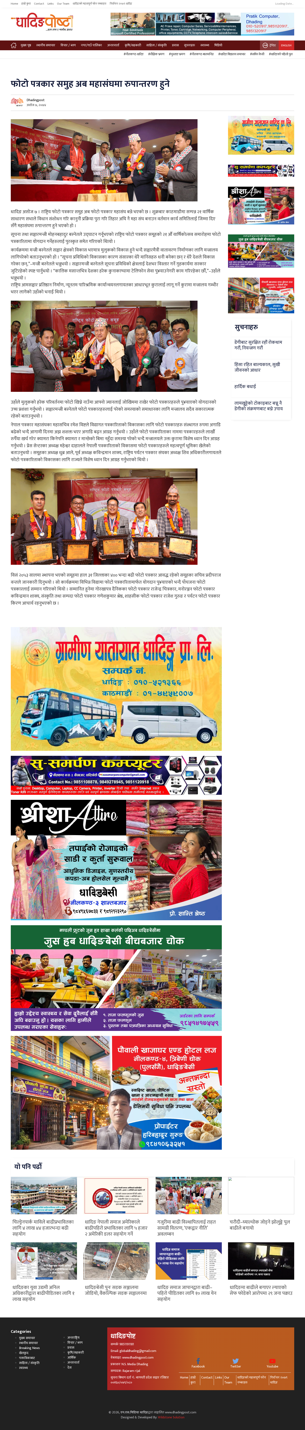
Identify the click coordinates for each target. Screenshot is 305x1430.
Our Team (63, 3)
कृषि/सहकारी (133, 45)
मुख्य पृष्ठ (26, 45)
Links (51, 3)
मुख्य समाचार (27, 1338)
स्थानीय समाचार (45, 45)
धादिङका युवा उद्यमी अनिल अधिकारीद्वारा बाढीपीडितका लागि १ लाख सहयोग (43, 1293)
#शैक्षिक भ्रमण (155, 54)
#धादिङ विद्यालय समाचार (231, 54)
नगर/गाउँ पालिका (91, 45)
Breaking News (29, 1348)
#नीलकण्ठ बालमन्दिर (201, 54)
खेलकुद (23, 1353)
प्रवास (175, 45)
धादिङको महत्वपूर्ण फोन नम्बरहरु (89, 3)
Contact (39, 3)
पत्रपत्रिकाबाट (27, 1358)
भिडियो (218, 45)
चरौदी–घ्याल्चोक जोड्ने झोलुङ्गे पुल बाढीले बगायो (260, 1225)
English (286, 45)
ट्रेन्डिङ (273, 45)
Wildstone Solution (171, 1417)
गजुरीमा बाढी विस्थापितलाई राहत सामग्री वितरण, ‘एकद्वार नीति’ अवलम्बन (186, 1228)
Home (14, 3)
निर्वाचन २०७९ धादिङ (121, 3)
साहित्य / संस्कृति (156, 45)
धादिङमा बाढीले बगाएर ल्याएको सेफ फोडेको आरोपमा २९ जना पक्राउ (261, 1290)
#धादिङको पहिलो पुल (280, 54)
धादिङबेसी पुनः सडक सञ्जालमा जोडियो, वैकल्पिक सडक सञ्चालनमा (116, 1290)
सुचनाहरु (189, 45)
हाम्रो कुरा (26, 3)
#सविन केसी (256, 54)
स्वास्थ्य (204, 45)
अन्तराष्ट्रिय (73, 1338)
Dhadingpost (36, 100)
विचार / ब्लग (68, 45)
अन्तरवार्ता (113, 45)
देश (69, 1367)
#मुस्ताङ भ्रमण (176, 54)
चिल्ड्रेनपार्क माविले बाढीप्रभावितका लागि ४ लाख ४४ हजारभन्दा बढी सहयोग (43, 1228)
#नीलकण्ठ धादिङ (133, 54)
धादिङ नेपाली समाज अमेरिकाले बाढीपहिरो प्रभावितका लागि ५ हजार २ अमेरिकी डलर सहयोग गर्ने (116, 1228)
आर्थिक (71, 1357)
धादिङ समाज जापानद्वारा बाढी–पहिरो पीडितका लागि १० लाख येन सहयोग (186, 1293)
